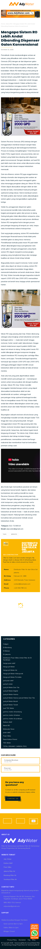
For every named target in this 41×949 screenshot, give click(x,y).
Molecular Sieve (8, 729)
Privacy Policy (12, 940)
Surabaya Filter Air (10, 879)
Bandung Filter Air (10, 875)
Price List (7, 768)
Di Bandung (7, 647)
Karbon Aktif (7, 722)
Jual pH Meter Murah (10, 701)
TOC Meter (7, 743)
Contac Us (12, 799)
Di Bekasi (6, 651)
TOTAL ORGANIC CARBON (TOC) (15, 746)
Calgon (5, 644)
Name (6, 569)
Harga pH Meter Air (10, 670)
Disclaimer (22, 940)
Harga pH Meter (9, 667)
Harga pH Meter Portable (12, 677)
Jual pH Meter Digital (10, 691)
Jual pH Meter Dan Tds (11, 687)
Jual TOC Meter (8, 708)
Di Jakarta (6, 654)
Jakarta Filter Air (9, 871)
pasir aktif (6, 732)
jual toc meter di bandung (12, 712)
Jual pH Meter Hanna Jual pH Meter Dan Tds (19, 698)
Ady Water (7, 859)
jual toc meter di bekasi (11, 715)
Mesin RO (9, 24)
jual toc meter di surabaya (12, 719)
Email (6, 584)
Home (3, 24)
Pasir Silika (7, 736)
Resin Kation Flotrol (10, 739)
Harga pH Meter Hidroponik (13, 674)
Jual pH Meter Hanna (10, 694)
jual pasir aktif (8, 681)
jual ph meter (8, 684)
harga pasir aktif (9, 663)
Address (7, 580)
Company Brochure (11, 760)
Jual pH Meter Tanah (10, 705)
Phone (6, 588)
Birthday (7, 576)
